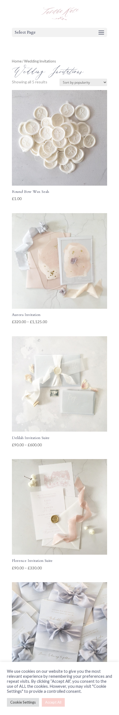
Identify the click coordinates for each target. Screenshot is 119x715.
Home (17, 61)
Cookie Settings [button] (23, 702)
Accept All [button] (53, 702)
